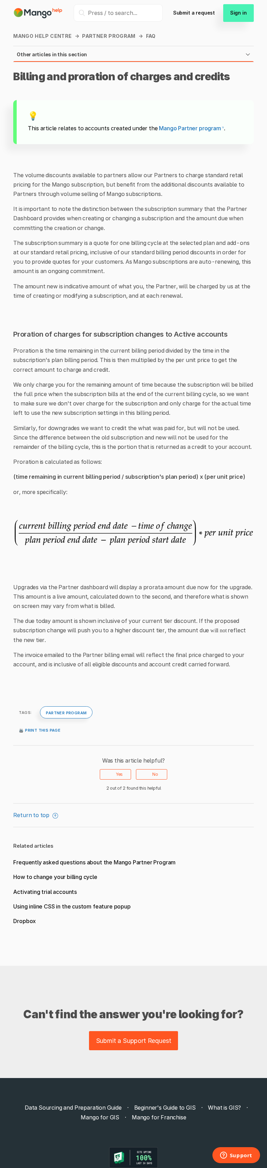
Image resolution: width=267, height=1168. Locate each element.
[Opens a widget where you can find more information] (236, 1156)
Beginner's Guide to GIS (165, 1107)
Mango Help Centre (42, 36)
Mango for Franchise (159, 1117)
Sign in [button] (238, 13)
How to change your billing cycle (55, 876)
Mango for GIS (100, 1117)
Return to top (32, 815)
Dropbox (24, 921)
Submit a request (194, 13)
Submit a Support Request (133, 1040)
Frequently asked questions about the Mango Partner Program (94, 862)
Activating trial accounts (45, 891)
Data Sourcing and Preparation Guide (73, 1107)
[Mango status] (133, 1157)
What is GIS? (224, 1107)
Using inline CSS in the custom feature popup (71, 906)
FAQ (151, 36)
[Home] (38, 16)
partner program (66, 712)
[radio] (115, 774)
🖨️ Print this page (39, 729)
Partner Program (108, 36)
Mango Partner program (190, 128)
